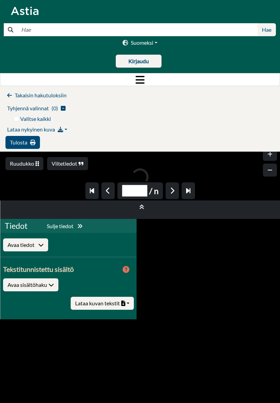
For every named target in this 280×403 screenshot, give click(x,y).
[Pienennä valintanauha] (140, 206)
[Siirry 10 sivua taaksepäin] (92, 190)
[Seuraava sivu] (172, 190)
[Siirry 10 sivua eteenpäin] (188, 190)
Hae (266, 29)
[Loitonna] (270, 170)
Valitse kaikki (35, 118)
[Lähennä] (270, 154)
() (32, 108)
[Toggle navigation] (140, 79)
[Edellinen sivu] (108, 190)
